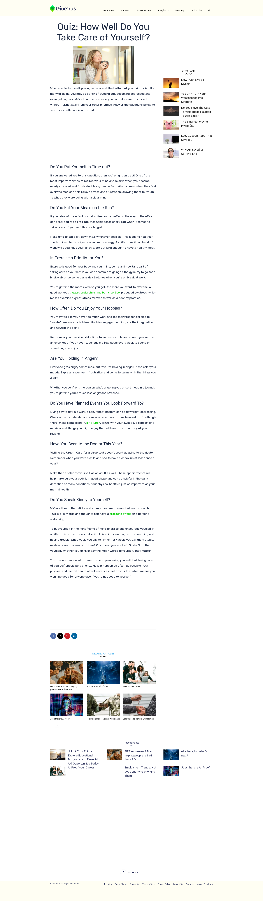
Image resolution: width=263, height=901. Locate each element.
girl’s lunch (93, 423)
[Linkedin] (74, 636)
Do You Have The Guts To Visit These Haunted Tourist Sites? (196, 111)
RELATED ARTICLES (103, 653)
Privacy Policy (164, 884)
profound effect (121, 514)
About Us (190, 884)
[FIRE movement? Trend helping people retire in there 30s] (66, 672)
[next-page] (57, 725)
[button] (209, 10)
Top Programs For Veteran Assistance (103, 719)
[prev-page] (52, 725)
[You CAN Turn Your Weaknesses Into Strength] (171, 97)
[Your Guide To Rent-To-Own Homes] (139, 705)
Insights (162, 10)
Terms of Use (148, 884)
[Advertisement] (103, 138)
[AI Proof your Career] (139, 672)
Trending (179, 10)
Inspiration (108, 10)
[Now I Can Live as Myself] (171, 83)
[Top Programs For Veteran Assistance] (103, 705)
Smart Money (144, 10)
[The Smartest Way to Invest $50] (171, 125)
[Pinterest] (67, 636)
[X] (60, 636)
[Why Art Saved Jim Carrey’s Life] (171, 153)
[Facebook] (53, 636)
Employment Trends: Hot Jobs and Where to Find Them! (140, 771)
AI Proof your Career (131, 686)
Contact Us (178, 884)
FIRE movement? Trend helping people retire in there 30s (139, 755)
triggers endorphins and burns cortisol (94, 292)
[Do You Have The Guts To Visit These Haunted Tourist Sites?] (171, 111)
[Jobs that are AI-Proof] (66, 705)
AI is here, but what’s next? (98, 686)
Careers (125, 10)
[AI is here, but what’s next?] (103, 672)
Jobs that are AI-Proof (60, 719)
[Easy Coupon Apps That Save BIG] (171, 139)
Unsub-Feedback (205, 884)
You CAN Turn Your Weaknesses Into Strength (193, 98)
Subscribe (197, 10)
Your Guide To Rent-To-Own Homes (138, 719)
